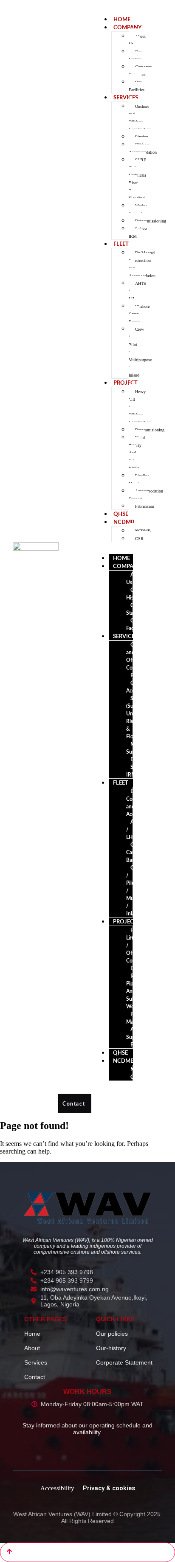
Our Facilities (136, 86)
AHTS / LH (137, 291)
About (32, 1348)
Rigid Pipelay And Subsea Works (137, 452)
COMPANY (127, 28)
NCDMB (124, 522)
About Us (137, 40)
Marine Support (138, 209)
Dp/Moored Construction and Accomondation (142, 264)
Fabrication (144, 506)
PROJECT (125, 383)
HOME (121, 20)
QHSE (120, 514)
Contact (34, 1376)
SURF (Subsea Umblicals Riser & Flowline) (137, 179)
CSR (139, 538)
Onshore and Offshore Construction (140, 118)
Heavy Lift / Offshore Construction (140, 407)
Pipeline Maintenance (139, 479)
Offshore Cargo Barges (139, 314)
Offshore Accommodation (143, 148)
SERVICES (125, 98)
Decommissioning (150, 221)
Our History (135, 55)
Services (35, 1362)
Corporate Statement (140, 71)
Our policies (112, 1333)
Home (32, 1333)
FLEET (121, 244)
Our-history (111, 1348)
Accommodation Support (146, 495)
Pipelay (138, 675)
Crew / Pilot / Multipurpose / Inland (140, 352)
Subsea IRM (138, 232)
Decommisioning (149, 430)
